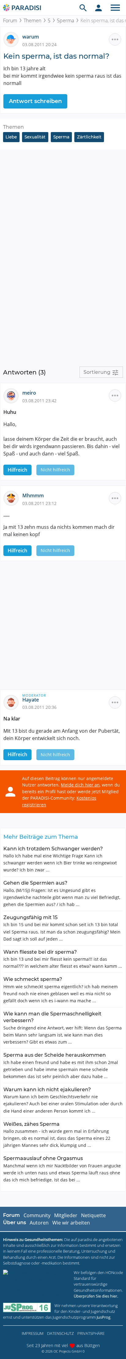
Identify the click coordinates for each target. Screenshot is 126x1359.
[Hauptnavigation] (115, 7)
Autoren (39, 1222)
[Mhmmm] (12, 498)
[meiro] (12, 395)
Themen (32, 20)
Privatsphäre (91, 1333)
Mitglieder (65, 1215)
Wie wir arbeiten (71, 1222)
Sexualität (35, 136)
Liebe (11, 136)
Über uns (14, 1222)
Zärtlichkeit (89, 136)
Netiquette (93, 1215)
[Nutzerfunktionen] (98, 7)
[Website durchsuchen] (83, 7)
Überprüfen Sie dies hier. (96, 1296)
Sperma (65, 20)
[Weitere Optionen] (115, 39)
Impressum (32, 1333)
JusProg (103, 1317)
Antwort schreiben (35, 101)
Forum (10, 20)
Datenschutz (60, 1333)
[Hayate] (12, 701)
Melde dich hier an (80, 785)
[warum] (12, 39)
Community (37, 1215)
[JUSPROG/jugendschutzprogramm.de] (27, 1307)
